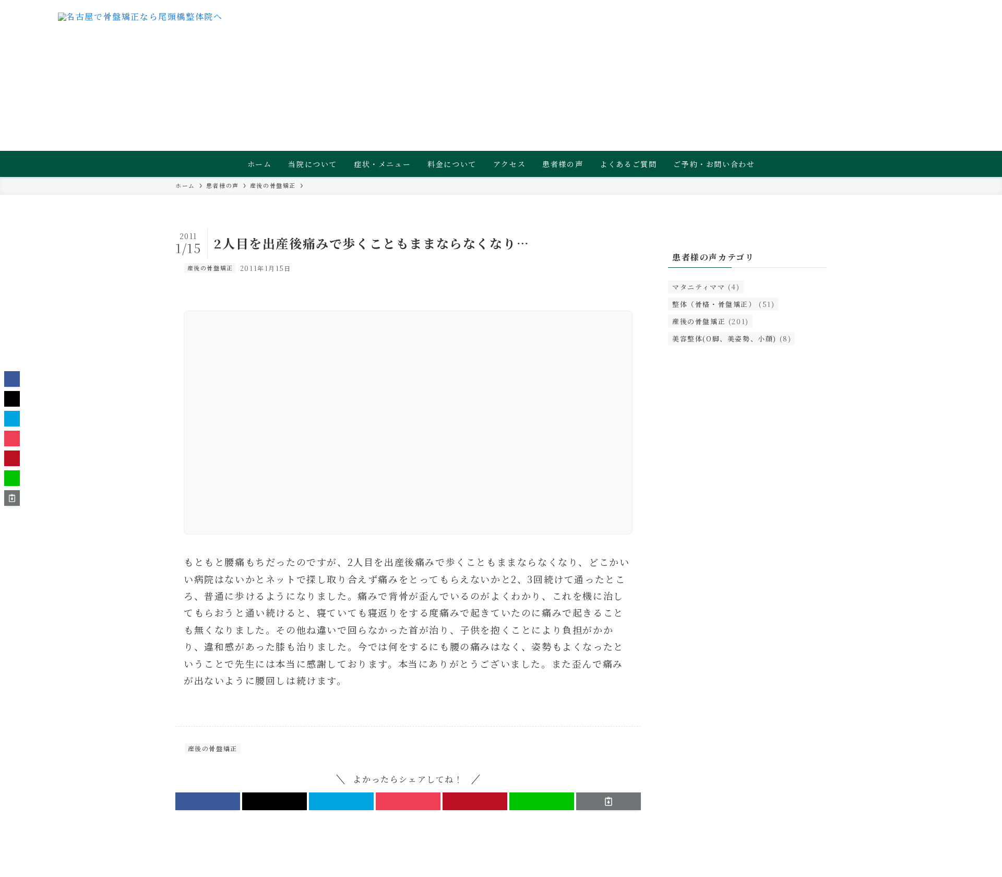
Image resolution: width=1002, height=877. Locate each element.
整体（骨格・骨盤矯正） (723, 304)
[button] (207, 801)
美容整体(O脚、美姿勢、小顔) (731, 338)
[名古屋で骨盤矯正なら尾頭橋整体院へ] (140, 34)
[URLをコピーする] (608, 801)
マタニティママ (706, 287)
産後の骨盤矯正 (210, 268)
